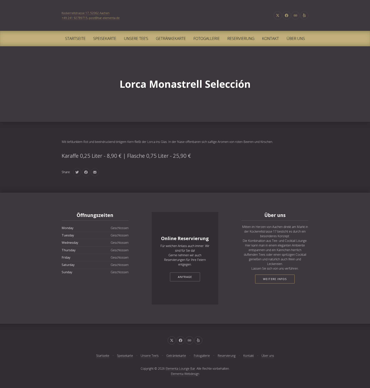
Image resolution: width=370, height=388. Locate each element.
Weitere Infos (275, 279)
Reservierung (240, 38)
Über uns (296, 38)
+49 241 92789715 (74, 18)
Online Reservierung (185, 238)
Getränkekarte (171, 38)
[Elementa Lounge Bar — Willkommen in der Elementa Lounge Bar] (185, 15)
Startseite (75, 38)
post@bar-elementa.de (104, 18)
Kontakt (270, 38)
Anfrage (185, 277)
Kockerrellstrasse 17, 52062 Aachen (85, 13)
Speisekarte (104, 38)
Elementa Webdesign (185, 374)
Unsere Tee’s (136, 38)
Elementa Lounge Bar (180, 368)
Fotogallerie (206, 38)
